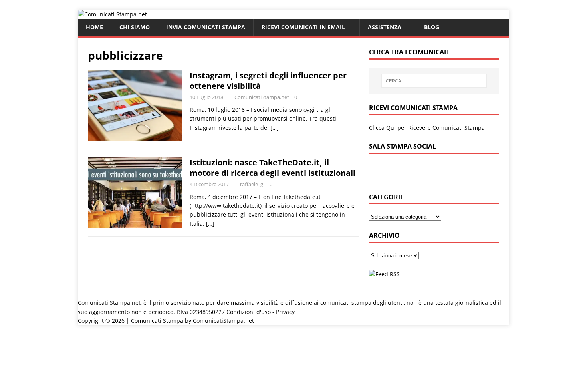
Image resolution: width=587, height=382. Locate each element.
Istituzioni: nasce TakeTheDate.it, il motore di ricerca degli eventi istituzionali (272, 167)
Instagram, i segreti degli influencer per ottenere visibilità (268, 80)
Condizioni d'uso (248, 312)
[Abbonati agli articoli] (384, 274)
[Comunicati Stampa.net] (112, 14)
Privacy (285, 312)
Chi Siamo (134, 27)
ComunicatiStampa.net (261, 97)
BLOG (431, 27)
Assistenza (384, 27)
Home (94, 27)
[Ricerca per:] (434, 81)
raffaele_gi (252, 184)
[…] (274, 127)
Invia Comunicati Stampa (205, 27)
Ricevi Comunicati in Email (303, 27)
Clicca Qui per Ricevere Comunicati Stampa (427, 127)
